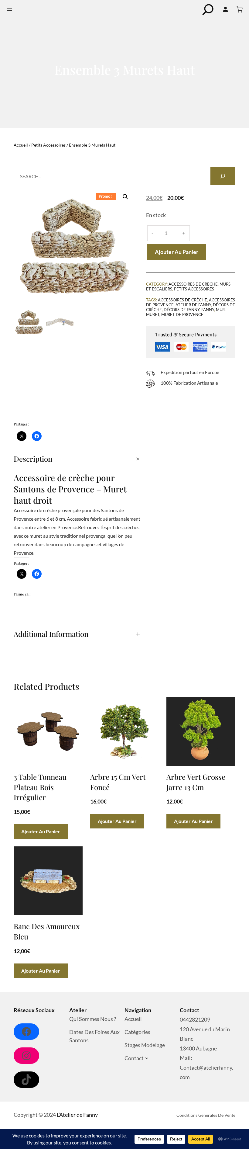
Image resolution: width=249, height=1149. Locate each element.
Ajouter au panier (176, 251)
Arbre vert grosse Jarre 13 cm (195, 782)
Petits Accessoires (48, 145)
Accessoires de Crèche (193, 284)
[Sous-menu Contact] (146, 1058)
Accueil (21, 145)
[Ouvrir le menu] (9, 9)
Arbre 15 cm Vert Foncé (117, 782)
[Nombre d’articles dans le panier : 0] (239, 9)
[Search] (222, 176)
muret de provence (182, 314)
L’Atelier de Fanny (77, 1114)
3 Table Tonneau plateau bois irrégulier (40, 787)
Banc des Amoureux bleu (47, 931)
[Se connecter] (225, 9)
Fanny (207, 309)
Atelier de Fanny (193, 304)
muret (152, 314)
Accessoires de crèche (182, 299)
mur (220, 309)
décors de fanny (182, 309)
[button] (125, 196)
